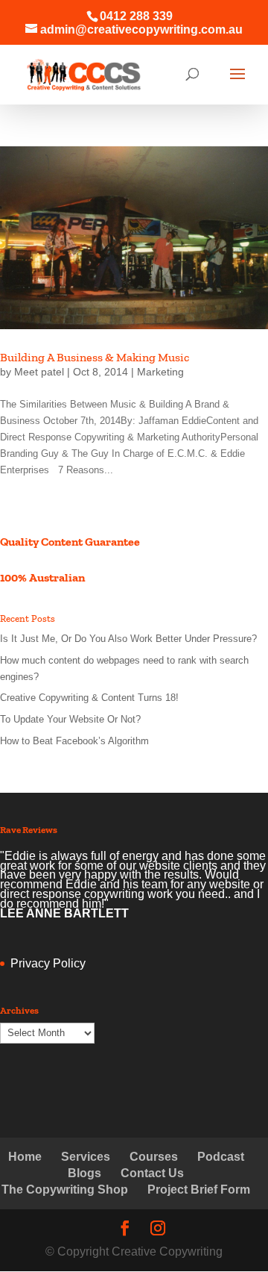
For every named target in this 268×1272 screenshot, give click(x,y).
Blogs (84, 1173)
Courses (154, 1156)
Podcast (220, 1156)
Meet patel (39, 372)
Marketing (160, 372)
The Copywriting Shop (64, 1189)
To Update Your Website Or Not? (70, 719)
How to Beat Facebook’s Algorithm (74, 740)
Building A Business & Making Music (94, 357)
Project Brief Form (198, 1189)
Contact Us (152, 1173)
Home (25, 1156)
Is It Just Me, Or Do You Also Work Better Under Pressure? (128, 638)
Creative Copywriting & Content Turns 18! (89, 697)
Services (85, 1156)
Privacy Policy (48, 963)
